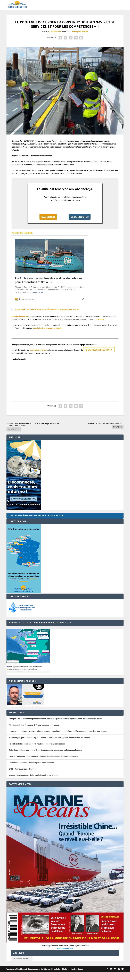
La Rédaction (55, 31)
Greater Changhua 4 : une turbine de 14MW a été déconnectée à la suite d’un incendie (43, 756)
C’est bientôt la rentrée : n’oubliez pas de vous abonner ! (31, 763)
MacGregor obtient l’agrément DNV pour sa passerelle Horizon (34, 725)
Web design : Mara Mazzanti (16, 969)
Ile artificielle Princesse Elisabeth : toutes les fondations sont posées (37, 744)
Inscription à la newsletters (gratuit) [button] (47, 328)
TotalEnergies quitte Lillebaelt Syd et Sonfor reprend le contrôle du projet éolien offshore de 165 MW (49, 738)
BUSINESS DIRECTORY (99, 349)
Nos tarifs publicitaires (61, 969)
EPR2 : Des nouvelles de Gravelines (23, 769)
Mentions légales (77, 969)
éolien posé (76, 31)
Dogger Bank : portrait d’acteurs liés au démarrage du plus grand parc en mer (47, 309)
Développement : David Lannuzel (40, 969)
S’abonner (100, 319)
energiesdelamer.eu (20, 316)
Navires (85, 31)
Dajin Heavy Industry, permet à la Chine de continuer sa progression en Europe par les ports (45, 750)
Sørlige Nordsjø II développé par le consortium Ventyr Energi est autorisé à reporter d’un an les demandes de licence (56, 719)
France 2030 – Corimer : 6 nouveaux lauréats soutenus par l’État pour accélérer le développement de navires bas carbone (58, 731)
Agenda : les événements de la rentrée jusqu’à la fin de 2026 (33, 775)
